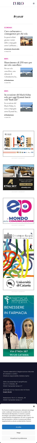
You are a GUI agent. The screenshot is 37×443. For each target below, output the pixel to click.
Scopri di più (7, 392)
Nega (18, 433)
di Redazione (9, 80)
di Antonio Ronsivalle (11, 49)
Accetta (18, 427)
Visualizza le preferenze (18, 438)
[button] (34, 406)
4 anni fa (7, 83)
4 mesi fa (7, 51)
